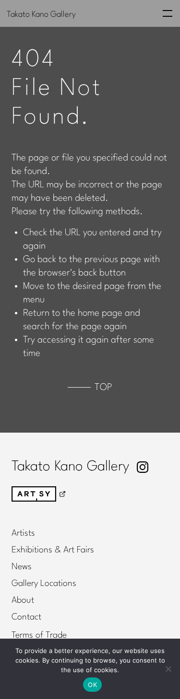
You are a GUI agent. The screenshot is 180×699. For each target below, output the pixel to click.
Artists (23, 533)
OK (92, 684)
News (22, 566)
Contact (26, 617)
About (23, 600)
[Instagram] (142, 467)
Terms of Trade (39, 635)
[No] (168, 669)
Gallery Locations (44, 583)
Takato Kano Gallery (41, 14)
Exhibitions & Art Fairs (53, 550)
